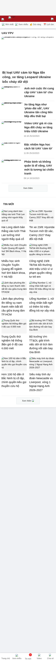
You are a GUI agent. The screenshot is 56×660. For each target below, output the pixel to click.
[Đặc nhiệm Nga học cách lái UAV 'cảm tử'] (12, 149)
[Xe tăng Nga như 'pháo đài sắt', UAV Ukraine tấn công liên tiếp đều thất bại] (12, 109)
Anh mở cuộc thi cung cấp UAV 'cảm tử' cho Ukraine (39, 92)
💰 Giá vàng (35, 24)
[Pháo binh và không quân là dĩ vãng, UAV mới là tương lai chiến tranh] (12, 166)
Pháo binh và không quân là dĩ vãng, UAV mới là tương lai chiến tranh (39, 167)
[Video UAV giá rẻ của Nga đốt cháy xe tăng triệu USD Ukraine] (12, 127)
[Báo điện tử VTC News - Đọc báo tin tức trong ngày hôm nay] (19, 19)
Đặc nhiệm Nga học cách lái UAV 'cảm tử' (38, 146)
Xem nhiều (23, 24)
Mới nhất (9, 24)
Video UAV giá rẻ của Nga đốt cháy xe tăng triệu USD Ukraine (38, 127)
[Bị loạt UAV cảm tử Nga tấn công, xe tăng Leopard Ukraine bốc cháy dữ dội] (28, 53)
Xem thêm (28, 188)
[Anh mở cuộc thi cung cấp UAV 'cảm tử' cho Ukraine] (12, 93)
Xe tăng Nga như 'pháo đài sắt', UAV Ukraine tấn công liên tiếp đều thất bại (38, 110)
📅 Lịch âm (49, 24)
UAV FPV (8, 33)
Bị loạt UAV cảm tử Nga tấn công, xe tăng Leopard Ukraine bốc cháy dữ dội (26, 77)
